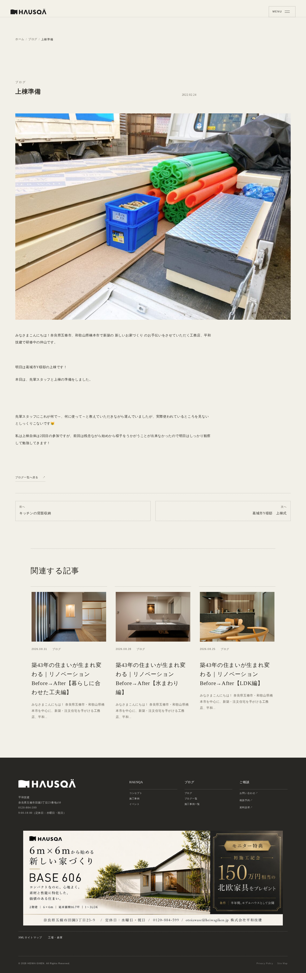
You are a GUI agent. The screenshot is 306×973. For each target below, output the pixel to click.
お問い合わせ (247, 793)
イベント (134, 804)
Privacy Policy (265, 963)
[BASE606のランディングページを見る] (153, 878)
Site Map (282, 963)
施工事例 (134, 798)
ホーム (19, 39)
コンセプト (135, 793)
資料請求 (245, 807)
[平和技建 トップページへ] (28, 11)
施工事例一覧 (192, 804)
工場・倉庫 (55, 937)
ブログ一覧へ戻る (26, 477)
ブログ (32, 39)
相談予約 (245, 800)
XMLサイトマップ (30, 937)
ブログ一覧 (191, 798)
